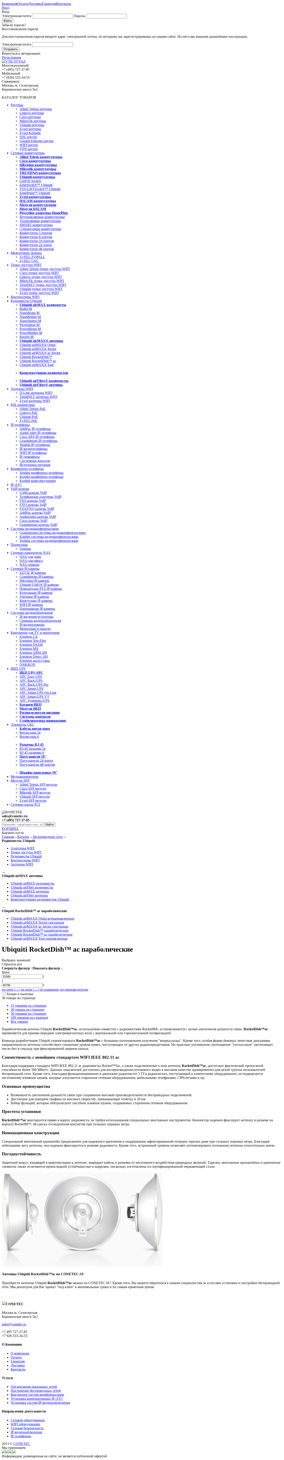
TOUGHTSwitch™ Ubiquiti (40, 189)
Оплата (22, 4)
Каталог (23, 837)
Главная (8, 837)
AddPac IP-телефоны (35, 429)
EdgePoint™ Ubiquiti (35, 193)
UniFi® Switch (30, 181)
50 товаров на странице (28, 1013)
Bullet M (26, 309)
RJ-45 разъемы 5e (33, 748)
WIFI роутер (29, 145)
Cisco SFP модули (33, 788)
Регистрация (11, 57)
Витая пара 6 (29, 736)
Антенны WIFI (22, 389)
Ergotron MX (29, 648)
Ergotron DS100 (31, 644)
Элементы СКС (22, 724)
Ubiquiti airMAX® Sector (38, 349)
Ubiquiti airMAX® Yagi (37, 365)
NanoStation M (30, 321)
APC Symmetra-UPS (34, 700)
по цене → (11, 989)
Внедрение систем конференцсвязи (37, 1394)
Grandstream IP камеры (36, 577)
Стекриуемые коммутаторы (40, 229)
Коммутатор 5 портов (36, 233)
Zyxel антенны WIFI (35, 401)
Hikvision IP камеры (34, 581)
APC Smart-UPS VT (34, 696)
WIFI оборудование (25, 1424)
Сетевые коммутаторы (28, 153)
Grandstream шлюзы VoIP (38, 525)
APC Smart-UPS (31, 688)
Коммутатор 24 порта (36, 245)
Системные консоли (35, 461)
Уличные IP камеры (34, 597)
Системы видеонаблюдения (32, 613)
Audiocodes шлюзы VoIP (38, 517)
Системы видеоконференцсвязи (35, 529)
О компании (20, 1353)
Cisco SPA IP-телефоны (37, 437)
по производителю (74, 989)
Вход (5, 8)
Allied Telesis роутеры (36, 109)
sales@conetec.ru (14, 1324)
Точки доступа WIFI (26, 265)
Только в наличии (19, 994)
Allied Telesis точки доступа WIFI (45, 269)
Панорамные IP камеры (37, 609)
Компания (9, 4)
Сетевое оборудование (28, 1420)
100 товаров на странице (29, 1017)
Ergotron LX (29, 637)
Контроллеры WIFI (25, 297)
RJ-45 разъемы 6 (32, 752)
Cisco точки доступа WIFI (39, 273)
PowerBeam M (30, 329)
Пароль (79, 16)
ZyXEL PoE (28, 421)
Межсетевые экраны (26, 253)
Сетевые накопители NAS (30, 553)
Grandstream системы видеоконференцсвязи (53, 533)
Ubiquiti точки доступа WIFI (41, 289)
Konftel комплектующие (38, 481)
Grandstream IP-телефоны (38, 441)
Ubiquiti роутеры (32, 125)
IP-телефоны (20, 425)
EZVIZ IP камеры (33, 573)
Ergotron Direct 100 (34, 656)
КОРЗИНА (10, 829)
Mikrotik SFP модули (35, 792)
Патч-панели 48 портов (37, 764)
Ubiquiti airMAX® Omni (37, 345)
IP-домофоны (30, 457)
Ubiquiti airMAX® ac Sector (40, 353)
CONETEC (21, 1444)
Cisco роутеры (30, 117)
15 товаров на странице (28, 1005)
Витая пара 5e (30, 732)
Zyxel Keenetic (30, 133)
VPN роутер (29, 149)
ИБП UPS (18, 668)
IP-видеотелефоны (33, 449)
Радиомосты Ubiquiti (26, 301)
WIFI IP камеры (31, 605)
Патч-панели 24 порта (36, 760)
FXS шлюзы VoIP (33, 501)
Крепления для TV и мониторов (35, 633)
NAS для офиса (31, 561)
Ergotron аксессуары (35, 660)
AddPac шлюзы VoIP (35, 513)
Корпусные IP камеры (36, 601)
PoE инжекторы (23, 405)
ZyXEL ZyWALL (32, 257)
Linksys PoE (28, 413)
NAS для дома (30, 557)
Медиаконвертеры (24, 776)
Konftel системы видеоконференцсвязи (49, 537)
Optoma (25, 549)
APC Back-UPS (31, 680)
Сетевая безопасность (27, 1428)
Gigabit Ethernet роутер (36, 141)
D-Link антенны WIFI (36, 393)
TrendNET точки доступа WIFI (43, 285)
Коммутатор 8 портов (36, 237)
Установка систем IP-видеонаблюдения (40, 1402)
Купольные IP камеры (36, 593)
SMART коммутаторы (36, 225)
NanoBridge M (30, 317)
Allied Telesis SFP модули (38, 784)
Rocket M (27, 337)
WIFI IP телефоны (33, 453)
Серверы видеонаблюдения (40, 621)
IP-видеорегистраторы (36, 617)
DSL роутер (28, 137)
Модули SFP (20, 780)
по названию (49, 989)
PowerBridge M (31, 333)
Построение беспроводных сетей (36, 1390)
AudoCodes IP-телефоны (38, 433)
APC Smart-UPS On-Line (38, 692)
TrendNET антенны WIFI (38, 397)
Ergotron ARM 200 (33, 652)
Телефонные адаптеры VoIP (40, 497)
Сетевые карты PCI (25, 804)
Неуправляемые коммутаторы (42, 217)
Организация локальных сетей (34, 1386)
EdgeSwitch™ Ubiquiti (36, 185)
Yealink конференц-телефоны (41, 473)
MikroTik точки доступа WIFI (42, 281)
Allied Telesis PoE (32, 409)
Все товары (19, 1021)
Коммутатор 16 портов (37, 241)
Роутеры (17, 105)
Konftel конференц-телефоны (41, 477)
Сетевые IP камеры (25, 569)
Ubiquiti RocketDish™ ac (38, 361)
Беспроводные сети (48, 837)
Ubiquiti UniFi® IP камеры (39, 585)
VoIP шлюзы (20, 489)
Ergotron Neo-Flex (33, 640)
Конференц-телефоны (27, 469)
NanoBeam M (29, 313)
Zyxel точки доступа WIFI (39, 293)
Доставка (35, 4)
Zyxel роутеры (30, 129)
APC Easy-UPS (31, 676)
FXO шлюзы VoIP (33, 505)
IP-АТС (16, 485)
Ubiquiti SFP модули (35, 796)
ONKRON (27, 664)
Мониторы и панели (35, 629)
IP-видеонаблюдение (26, 1432)
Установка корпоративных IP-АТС (37, 1398)
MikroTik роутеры (33, 121)
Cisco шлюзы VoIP (33, 521)
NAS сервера (29, 565)
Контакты (63, 4)
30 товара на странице (27, 1009)
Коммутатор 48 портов (37, 249)
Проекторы (19, 545)
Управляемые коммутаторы (40, 221)
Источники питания (35, 465)
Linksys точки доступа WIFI (41, 277)
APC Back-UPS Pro (34, 684)
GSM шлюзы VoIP (33, 493)
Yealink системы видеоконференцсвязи (49, 541)
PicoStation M (29, 325)
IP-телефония (21, 1436)
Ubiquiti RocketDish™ (36, 357)
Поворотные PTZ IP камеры (41, 589)
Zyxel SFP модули (33, 800)
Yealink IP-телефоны (35, 445)
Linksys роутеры (32, 113)
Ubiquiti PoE (29, 417)
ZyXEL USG (29, 261)
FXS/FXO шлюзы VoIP (37, 509)
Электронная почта (16, 16)
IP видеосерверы (32, 625)
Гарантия (49, 4)
